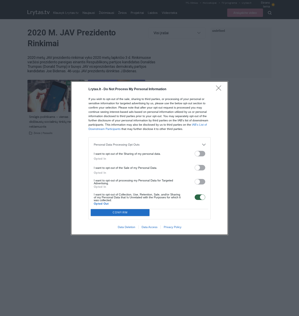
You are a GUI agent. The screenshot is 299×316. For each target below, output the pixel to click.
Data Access (149, 227)
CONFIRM (120, 212)
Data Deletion (126, 227)
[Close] (220, 89)
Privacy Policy (172, 227)
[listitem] (149, 145)
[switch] (200, 153)
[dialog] (149, 158)
